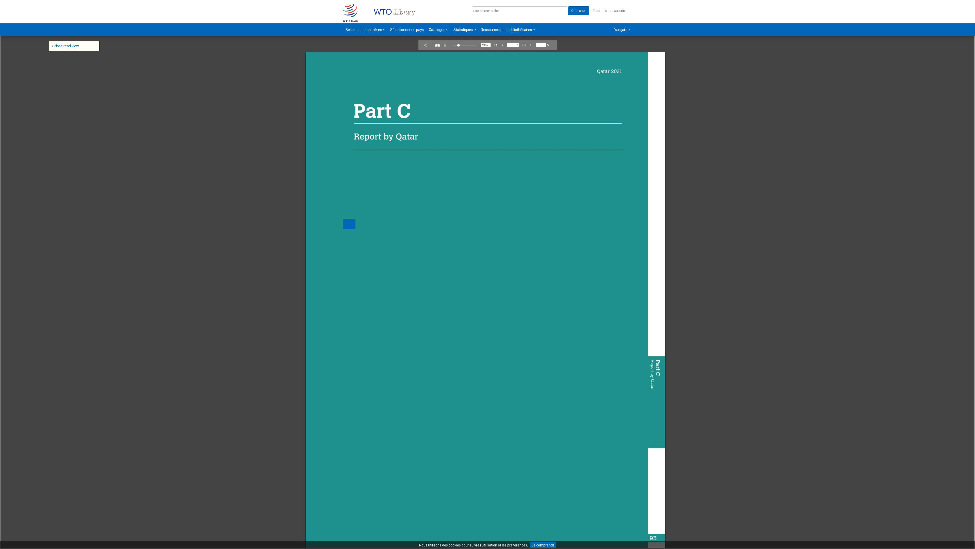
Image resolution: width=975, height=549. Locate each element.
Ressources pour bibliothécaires (507, 30)
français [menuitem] (620, 30)
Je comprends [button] (543, 545)
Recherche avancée (609, 11)
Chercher (578, 11)
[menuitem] (365, 29)
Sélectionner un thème (364, 30)
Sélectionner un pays (407, 30)
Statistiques (463, 30)
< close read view (65, 46)
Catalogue (437, 30)
